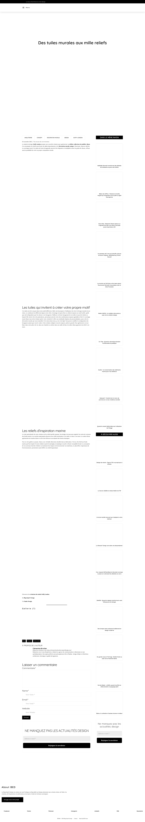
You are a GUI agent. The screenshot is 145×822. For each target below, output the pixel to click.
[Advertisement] (72, 26)
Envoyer (26, 717)
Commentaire (29, 668)
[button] (26, 7)
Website (26, 708)
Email (25, 699)
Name (25, 690)
